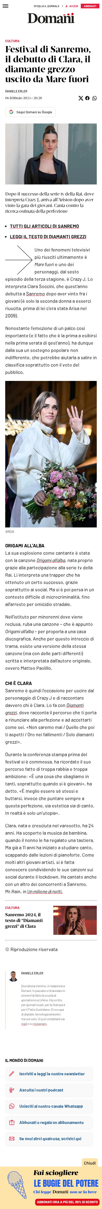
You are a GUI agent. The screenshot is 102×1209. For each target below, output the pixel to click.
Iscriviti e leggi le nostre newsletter (52, 1073)
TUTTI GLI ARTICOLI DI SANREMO (44, 226)
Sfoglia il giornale (46, 6)
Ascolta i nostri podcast (41, 1089)
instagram (40, 1023)
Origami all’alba (51, 560)
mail (24, 1023)
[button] (80, 98)
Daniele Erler (16, 91)
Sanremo (35, 293)
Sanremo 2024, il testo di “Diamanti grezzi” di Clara (24, 920)
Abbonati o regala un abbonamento (51, 1122)
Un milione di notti (44, 891)
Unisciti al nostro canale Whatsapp (51, 1106)
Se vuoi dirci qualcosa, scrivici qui (50, 1138)
